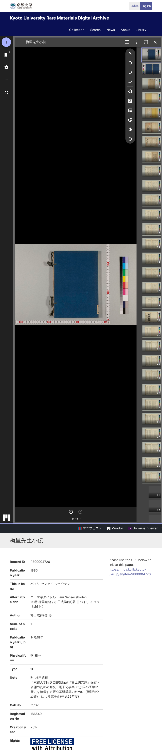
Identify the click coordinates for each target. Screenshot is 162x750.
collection (76, 30)
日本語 (134, 5)
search (95, 30)
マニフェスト (92, 528)
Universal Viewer (145, 528)
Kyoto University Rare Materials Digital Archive (59, 17)
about (125, 30)
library (141, 30)
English (146, 5)
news (110, 30)
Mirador (116, 528)
